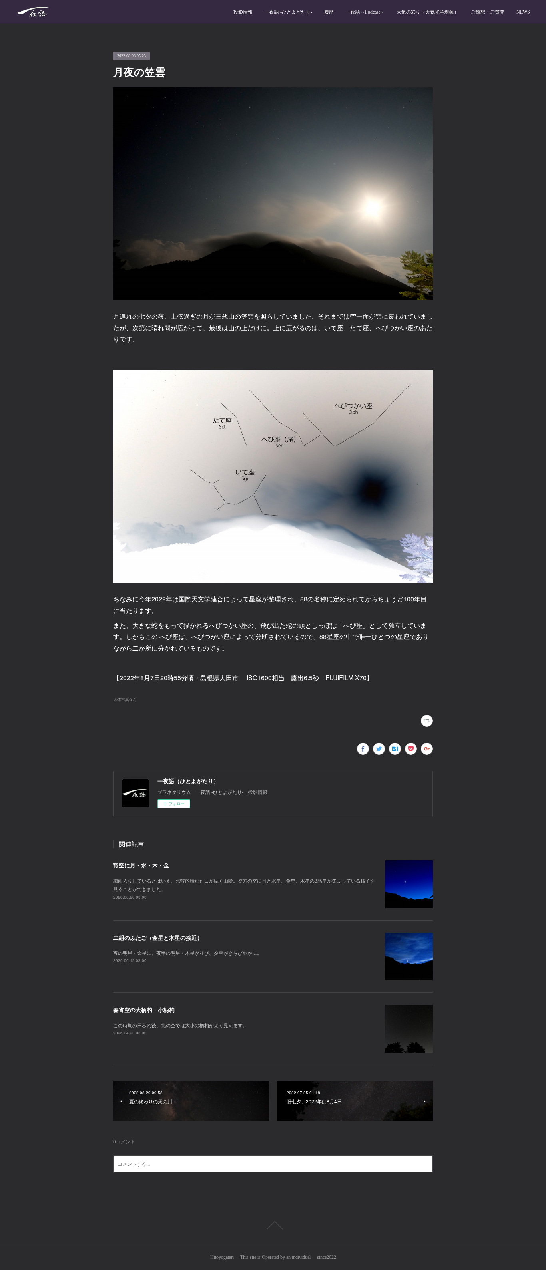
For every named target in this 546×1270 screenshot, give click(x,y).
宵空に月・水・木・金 (141, 865)
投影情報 (243, 12)
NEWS (523, 12)
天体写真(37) (124, 699)
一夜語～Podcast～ (365, 12)
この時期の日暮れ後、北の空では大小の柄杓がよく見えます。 (180, 1025)
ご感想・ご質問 (487, 12)
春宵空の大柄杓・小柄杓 (144, 1010)
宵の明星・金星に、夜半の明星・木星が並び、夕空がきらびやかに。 (187, 952)
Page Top (273, 1225)
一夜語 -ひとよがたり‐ (288, 12)
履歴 (329, 12)
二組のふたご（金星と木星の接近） (158, 937)
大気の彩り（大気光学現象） (428, 12)
